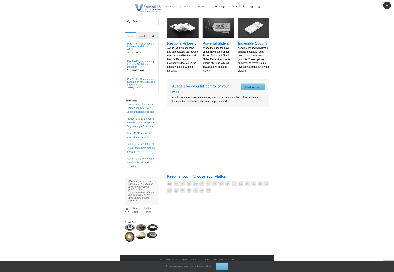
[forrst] (176, 190)
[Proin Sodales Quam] (152, 227)
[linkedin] (169, 183)
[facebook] (176, 183)
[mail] (208, 190)
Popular (130, 36)
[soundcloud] (195, 190)
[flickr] (214, 183)
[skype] (247, 183)
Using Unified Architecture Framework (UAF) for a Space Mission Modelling (141, 108)
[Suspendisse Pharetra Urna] (152, 235)
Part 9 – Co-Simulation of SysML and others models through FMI (141, 82)
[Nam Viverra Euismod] (130, 236)
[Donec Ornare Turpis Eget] (130, 227)
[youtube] (189, 183)
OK (222, 266)
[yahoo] (266, 183)
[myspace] (253, 183)
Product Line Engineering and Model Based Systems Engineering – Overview (141, 122)
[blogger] (240, 183)
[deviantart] (260, 183)
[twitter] (182, 183)
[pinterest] (208, 183)
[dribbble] (195, 183)
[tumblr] (227, 183)
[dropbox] (189, 190)
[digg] (234, 183)
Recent (142, 36)
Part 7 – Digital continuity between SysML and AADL (140, 46)
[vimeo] (221, 183)
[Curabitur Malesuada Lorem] (140, 235)
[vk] (201, 190)
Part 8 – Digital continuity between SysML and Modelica (140, 64)
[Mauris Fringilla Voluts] (141, 227)
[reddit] (169, 190)
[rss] (201, 183)
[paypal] (182, 190)
